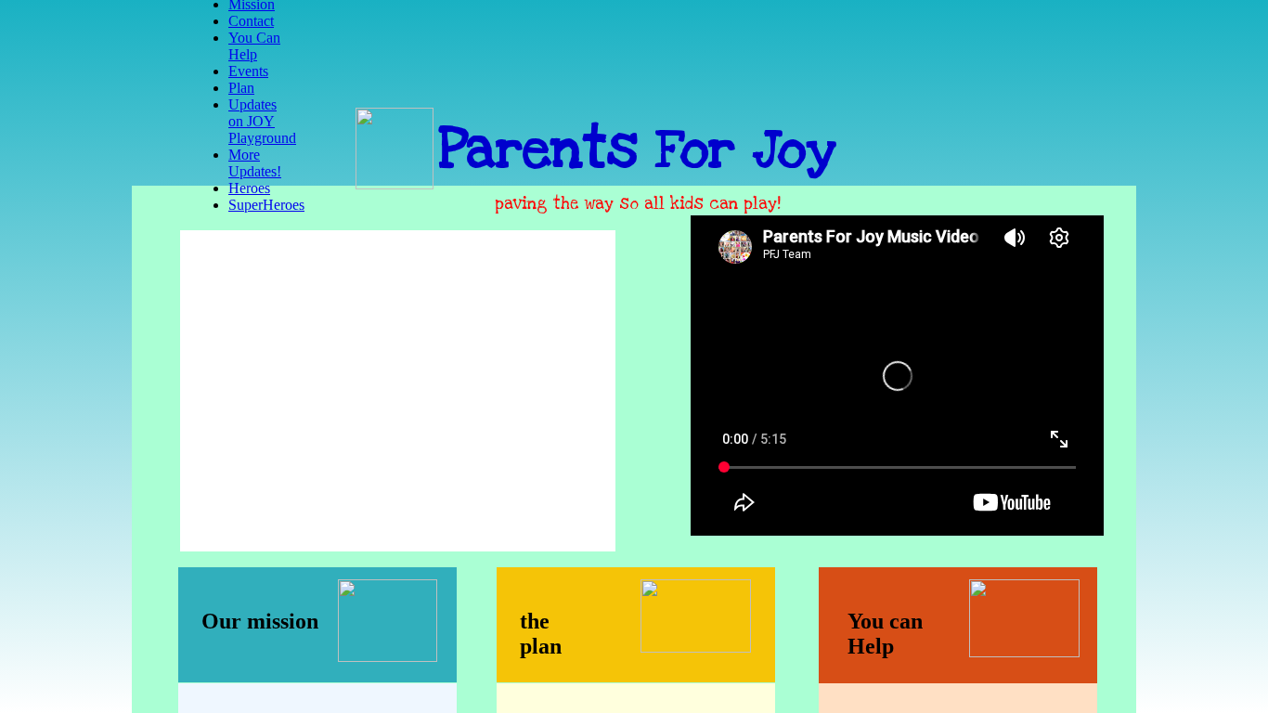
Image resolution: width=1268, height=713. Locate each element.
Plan (241, 88)
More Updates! (254, 163)
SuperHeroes (266, 205)
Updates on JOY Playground (262, 121)
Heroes (249, 188)
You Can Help (254, 46)
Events (248, 71)
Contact (251, 21)
